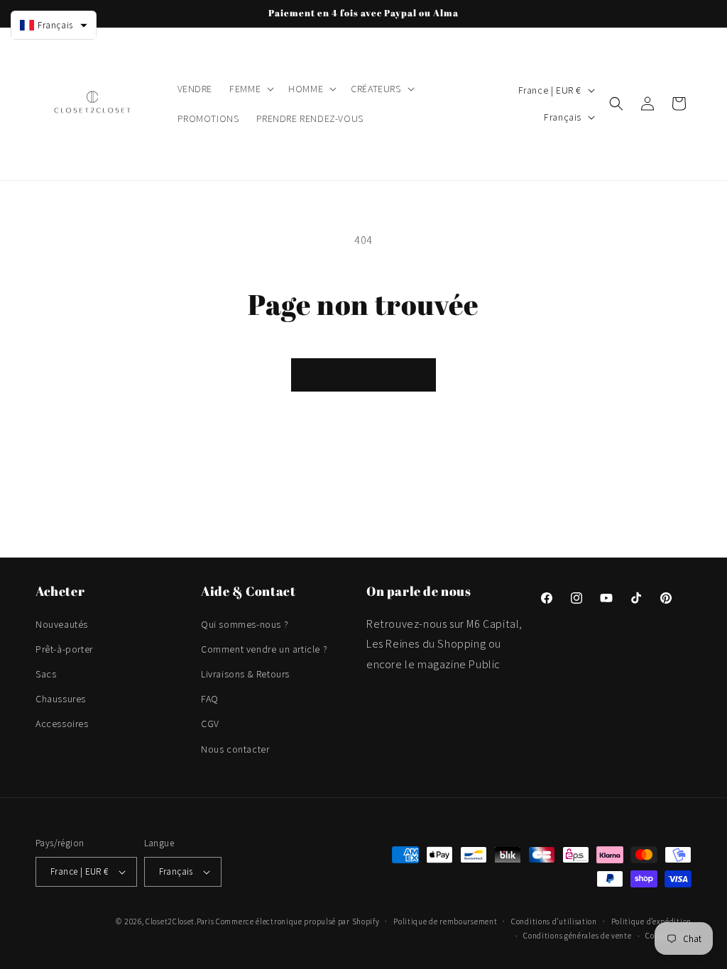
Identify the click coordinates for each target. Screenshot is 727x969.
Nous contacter (235, 749)
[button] (250, 89)
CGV (210, 723)
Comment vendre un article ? (264, 649)
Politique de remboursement (445, 921)
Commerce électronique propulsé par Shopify (297, 921)
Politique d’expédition (651, 921)
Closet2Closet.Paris (180, 921)
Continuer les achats (363, 375)
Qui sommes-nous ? (244, 624)
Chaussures (60, 698)
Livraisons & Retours (245, 674)
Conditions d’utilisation (554, 921)
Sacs (45, 674)
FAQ (210, 698)
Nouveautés (61, 624)
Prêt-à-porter (64, 649)
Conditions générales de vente (577, 936)
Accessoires (62, 723)
